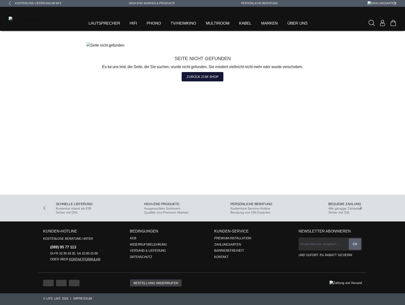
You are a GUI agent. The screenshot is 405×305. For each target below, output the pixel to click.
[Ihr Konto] (382, 23)
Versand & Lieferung (148, 250)
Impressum (82, 298)
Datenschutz (141, 257)
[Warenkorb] (393, 23)
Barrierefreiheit (229, 250)
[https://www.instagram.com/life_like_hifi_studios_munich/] (74, 283)
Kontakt (221, 257)
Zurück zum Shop (202, 77)
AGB (133, 238)
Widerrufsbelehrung (148, 244)
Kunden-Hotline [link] (60, 231)
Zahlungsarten (227, 244)
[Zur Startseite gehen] (21, 19)
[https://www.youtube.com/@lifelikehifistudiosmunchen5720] (48, 283)
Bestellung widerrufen (156, 283)
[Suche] (372, 23)
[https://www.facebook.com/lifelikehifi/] (61, 283)
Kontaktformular (84, 259)
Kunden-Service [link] (231, 231)
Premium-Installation (232, 238)
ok (355, 244)
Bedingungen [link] (144, 231)
